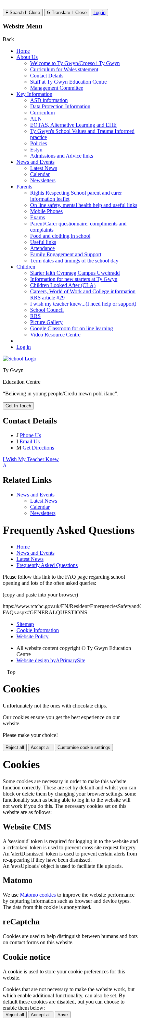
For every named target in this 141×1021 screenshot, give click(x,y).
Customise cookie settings (83, 747)
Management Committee (56, 88)
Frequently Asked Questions (47, 565)
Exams (37, 217)
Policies (38, 143)
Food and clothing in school (60, 236)
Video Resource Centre (55, 334)
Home (23, 51)
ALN (36, 119)
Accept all (41, 747)
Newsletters (42, 180)
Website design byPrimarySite (50, 660)
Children (25, 267)
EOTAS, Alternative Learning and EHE (73, 125)
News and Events (35, 162)
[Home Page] (19, 358)
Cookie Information (37, 630)
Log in (99, 12)
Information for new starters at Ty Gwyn (73, 279)
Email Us (30, 441)
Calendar (40, 174)
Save (62, 1014)
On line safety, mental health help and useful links (83, 205)
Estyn (36, 149)
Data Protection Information (60, 106)
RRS (35, 316)
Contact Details (46, 75)
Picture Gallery (46, 322)
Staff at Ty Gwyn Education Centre (68, 82)
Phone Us (30, 435)
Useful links (43, 242)
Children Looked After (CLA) (62, 285)
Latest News (43, 168)
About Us (27, 57)
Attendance (42, 248)
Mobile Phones (46, 211)
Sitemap (25, 624)
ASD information (49, 100)
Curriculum (42, 112)
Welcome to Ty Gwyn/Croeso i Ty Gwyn (75, 63)
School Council (47, 310)
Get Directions (38, 448)
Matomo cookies (38, 895)
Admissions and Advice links (61, 156)
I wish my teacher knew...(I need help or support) (83, 304)
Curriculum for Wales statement (64, 69)
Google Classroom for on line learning (71, 328)
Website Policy (32, 636)
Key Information (34, 94)
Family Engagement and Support (65, 254)
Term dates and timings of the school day (74, 260)
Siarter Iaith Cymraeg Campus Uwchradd (75, 273)
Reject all (14, 747)
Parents (24, 186)
